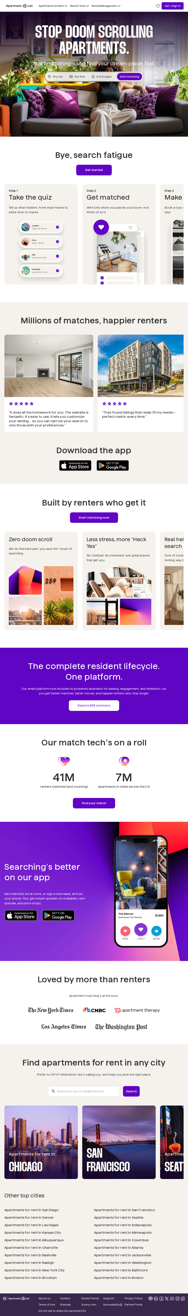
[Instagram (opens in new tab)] (177, 1298)
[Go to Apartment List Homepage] (19, 6)
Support (112, 1298)
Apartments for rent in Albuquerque (34, 1240)
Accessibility (112, 1305)
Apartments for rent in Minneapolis (122, 1232)
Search (131, 1091)
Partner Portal (134, 1304)
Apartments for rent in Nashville (30, 1255)
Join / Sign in (172, 5)
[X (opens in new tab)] (166, 1298)
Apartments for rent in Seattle (118, 1217)
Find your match (94, 803)
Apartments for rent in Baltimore (121, 1270)
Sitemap (65, 1304)
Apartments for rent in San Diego (31, 1210)
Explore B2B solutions (94, 705)
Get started (94, 170)
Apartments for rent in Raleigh (29, 1262)
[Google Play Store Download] (112, 465)
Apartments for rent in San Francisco (124, 1210)
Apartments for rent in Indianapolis (122, 1225)
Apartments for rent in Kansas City (32, 1232)
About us (44, 1298)
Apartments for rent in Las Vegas (31, 1225)
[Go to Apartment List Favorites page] (158, 6)
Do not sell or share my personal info (62, 1310)
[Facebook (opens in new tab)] (161, 1298)
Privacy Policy (134, 1298)
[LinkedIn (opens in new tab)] (156, 1298)
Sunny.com (91, 1304)
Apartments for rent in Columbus (121, 1240)
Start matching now (94, 517)
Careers (65, 1298)
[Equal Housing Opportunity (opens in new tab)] (150, 1298)
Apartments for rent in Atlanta (118, 1247)
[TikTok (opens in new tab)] (183, 1298)
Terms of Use (47, 1304)
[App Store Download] (75, 465)
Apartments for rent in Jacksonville (122, 1255)
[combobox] (84, 1091)
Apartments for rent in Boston (118, 1277)
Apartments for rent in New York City (34, 1270)
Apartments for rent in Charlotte (31, 1247)
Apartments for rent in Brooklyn (30, 1277)
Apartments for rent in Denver (29, 1217)
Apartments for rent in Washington (122, 1262)
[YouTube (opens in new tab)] (172, 1298)
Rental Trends (91, 1298)
